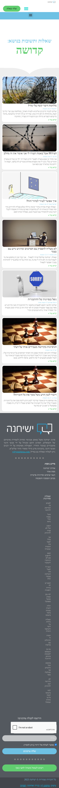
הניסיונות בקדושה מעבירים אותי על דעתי (35, 346)
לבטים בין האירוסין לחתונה (48, 506)
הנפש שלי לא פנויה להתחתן (48, 529)
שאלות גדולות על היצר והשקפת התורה (47, 625)
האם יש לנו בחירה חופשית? (47, 586)
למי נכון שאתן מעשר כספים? (48, 598)
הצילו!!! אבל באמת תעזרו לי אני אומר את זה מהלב (30, 153)
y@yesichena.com (21, 452)
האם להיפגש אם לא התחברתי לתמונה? (47, 558)
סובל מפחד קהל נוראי (48, 518)
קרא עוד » (52, 120)
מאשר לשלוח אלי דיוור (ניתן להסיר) (39, 745)
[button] (26, 8)
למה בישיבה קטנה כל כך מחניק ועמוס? (48, 696)
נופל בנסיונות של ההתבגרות (42, 299)
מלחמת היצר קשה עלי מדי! (42, 105)
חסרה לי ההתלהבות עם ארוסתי (47, 640)
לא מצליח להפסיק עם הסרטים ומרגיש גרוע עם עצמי (32, 250)
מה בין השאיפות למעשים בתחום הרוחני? (47, 654)
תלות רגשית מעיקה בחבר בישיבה (48, 610)
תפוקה (23, 785)
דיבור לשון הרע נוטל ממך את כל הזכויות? (35, 394)
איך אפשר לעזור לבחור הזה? (41, 201)
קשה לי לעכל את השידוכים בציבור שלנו (47, 573)
